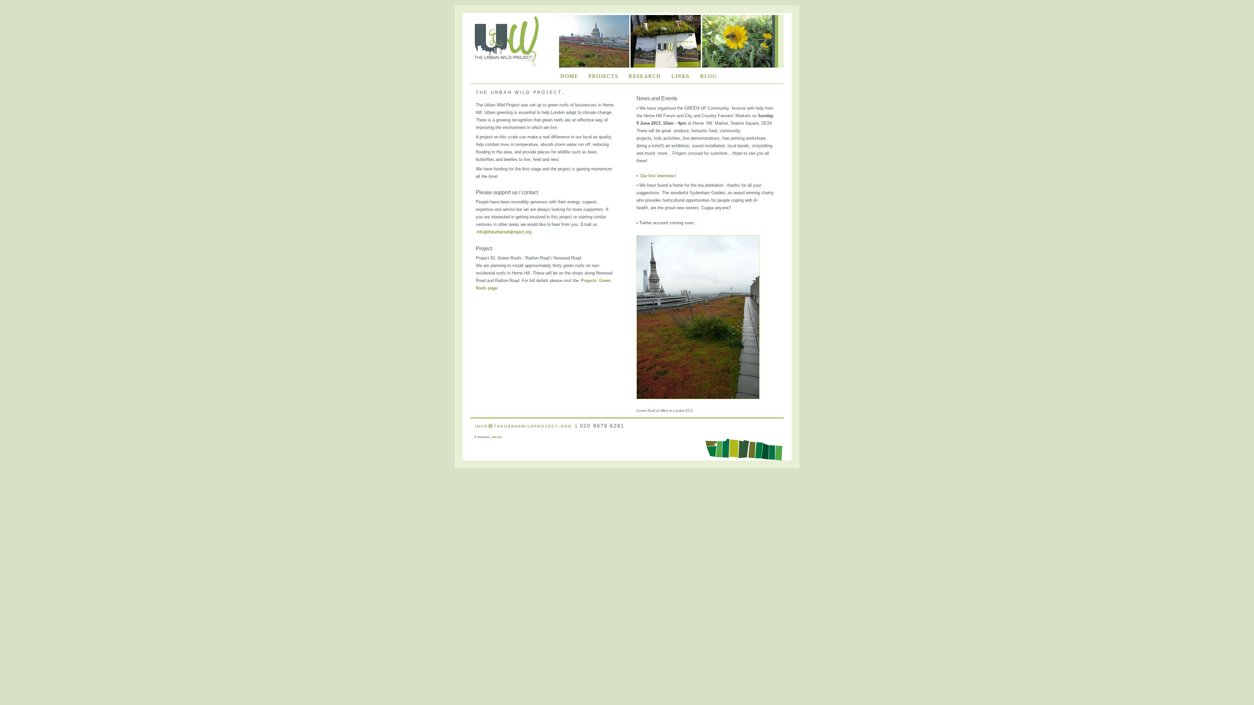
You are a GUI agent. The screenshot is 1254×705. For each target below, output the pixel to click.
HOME (569, 76)
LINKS (680, 76)
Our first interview (657, 175)
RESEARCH (645, 76)
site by (497, 437)
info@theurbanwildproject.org (523, 426)
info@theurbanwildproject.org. (505, 231)
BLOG (708, 76)
